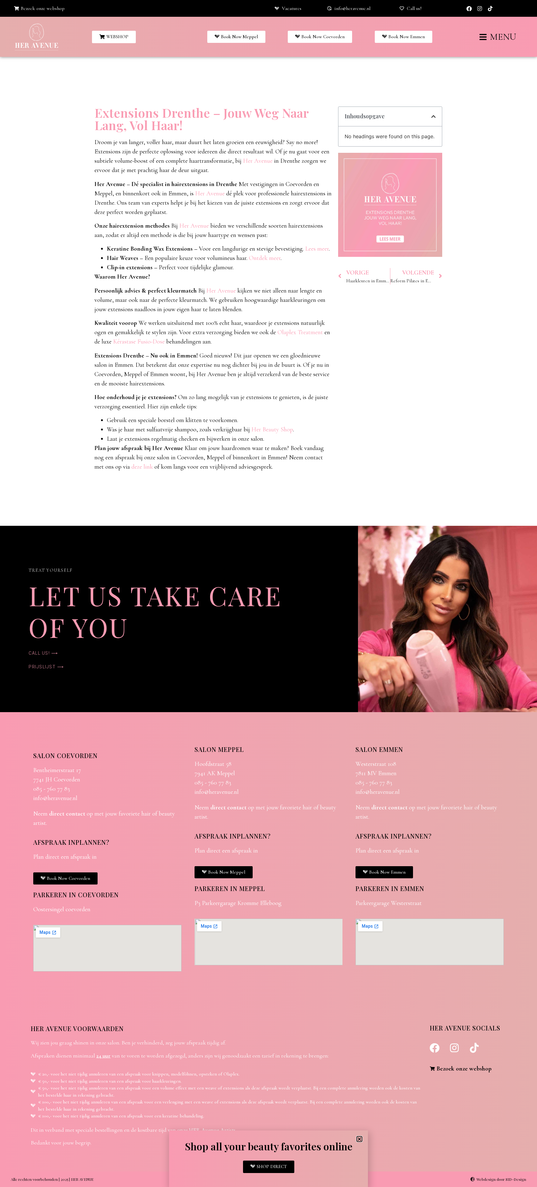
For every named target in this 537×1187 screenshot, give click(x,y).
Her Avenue (258, 161)
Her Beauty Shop (272, 429)
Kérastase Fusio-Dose (139, 341)
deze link (142, 467)
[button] (433, 116)
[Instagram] (479, 8)
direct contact (67, 813)
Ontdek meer (265, 258)
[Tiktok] (490, 8)
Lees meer (317, 248)
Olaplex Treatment (300, 332)
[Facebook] (469, 8)
